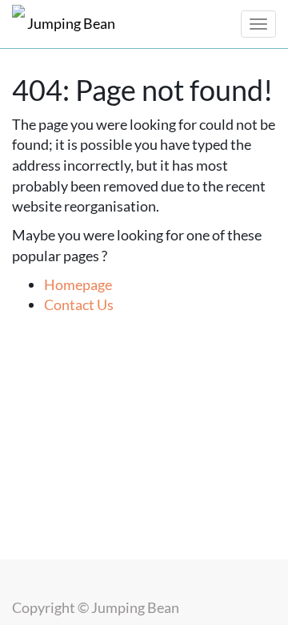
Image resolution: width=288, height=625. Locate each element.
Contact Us (79, 304)
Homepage (78, 284)
